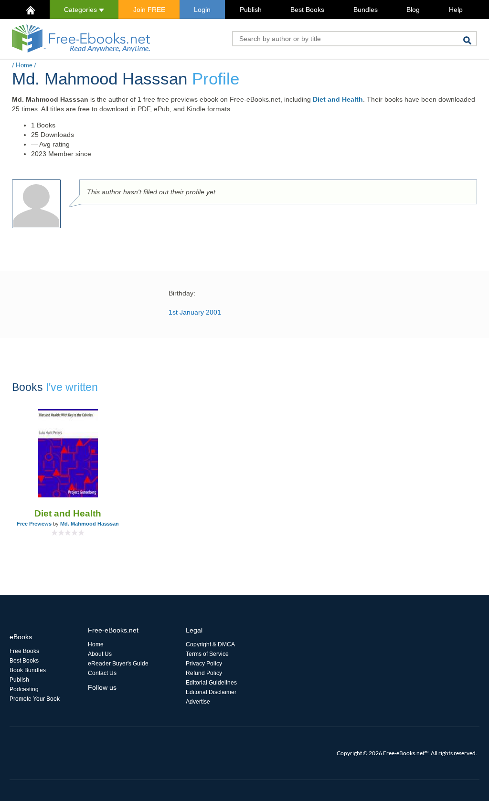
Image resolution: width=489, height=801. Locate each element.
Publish (251, 9)
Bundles (365, 9)
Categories (81, 9)
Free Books (24, 651)
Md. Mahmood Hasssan (89, 524)
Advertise (198, 701)
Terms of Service (207, 654)
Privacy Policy (204, 663)
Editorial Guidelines (211, 682)
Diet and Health (338, 99)
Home (24, 65)
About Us (100, 654)
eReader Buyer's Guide (118, 663)
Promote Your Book (35, 699)
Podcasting (24, 689)
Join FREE (149, 9)
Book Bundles (28, 670)
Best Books (307, 9)
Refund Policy (204, 673)
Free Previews (34, 524)
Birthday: (182, 293)
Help (456, 9)
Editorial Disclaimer (211, 692)
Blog (413, 9)
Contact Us (102, 673)
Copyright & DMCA (210, 644)
